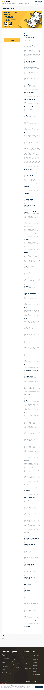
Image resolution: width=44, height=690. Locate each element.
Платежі (24, 661)
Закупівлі (3, 662)
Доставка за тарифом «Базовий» (15, 656)
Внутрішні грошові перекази (26, 653)
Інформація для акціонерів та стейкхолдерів (6, 660)
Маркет (3, 3)
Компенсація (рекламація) (6, 673)
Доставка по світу (15, 661)
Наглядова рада (4, 655)
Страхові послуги (36, 659)
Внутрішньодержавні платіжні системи (26, 659)
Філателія (25, 3)
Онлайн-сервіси (35, 652)
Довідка (3, 638)
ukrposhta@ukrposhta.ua (5, 681)
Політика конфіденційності (14, 688)
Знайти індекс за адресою (6, 635)
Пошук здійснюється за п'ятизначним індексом (11, 32)
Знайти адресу (35, 668)
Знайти (12, 40)
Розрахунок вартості (15, 667)
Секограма (35, 665)
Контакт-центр (4, 672)
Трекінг (10, 3)
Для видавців (35, 662)
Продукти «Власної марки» (36, 658)
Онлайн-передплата (36, 654)
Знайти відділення (5, 637)
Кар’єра (29, 3)
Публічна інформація (5, 658)
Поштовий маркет (36, 655)
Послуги (13, 3)
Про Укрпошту (4, 652)
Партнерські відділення (37, 674)
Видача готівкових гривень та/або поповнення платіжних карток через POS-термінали (26, 664)
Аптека (6, 3)
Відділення (21, 3)
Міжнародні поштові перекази (15, 660)
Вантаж (13, 664)
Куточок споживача (5, 654)
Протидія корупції (5, 666)
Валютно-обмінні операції (27, 668)
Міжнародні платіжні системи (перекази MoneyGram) (26, 656)
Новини (3, 669)
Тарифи (17, 3)
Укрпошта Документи (15, 657)
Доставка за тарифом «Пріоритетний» (15, 653)
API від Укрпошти (36, 672)
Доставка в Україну (15, 663)
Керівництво (4, 657)
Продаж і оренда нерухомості (5, 664)
